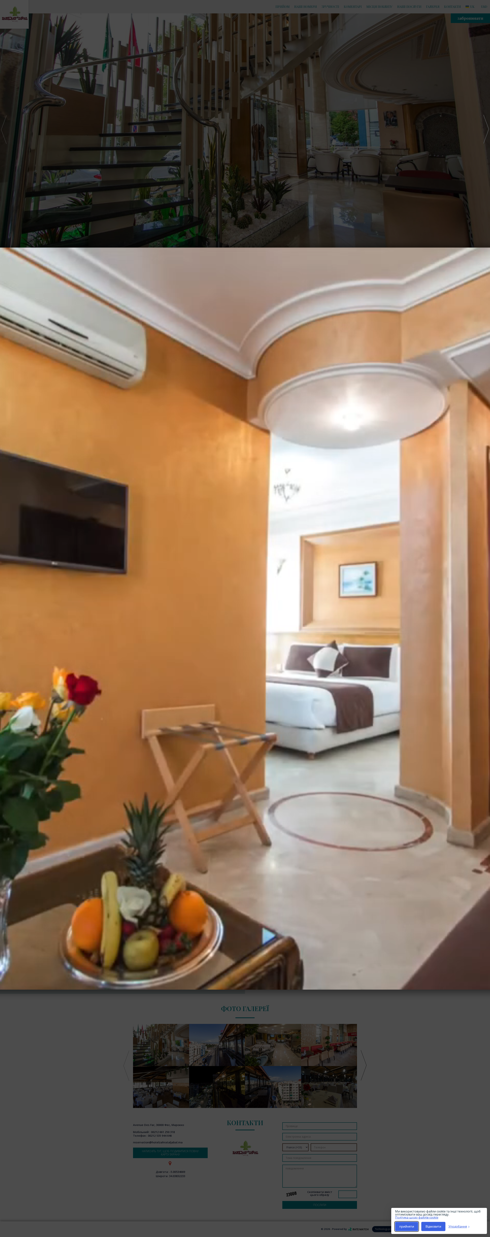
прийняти (406, 1226)
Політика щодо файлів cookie (416, 1217)
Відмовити (433, 1226)
